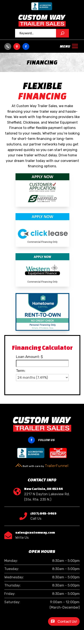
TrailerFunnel (56, 466)
